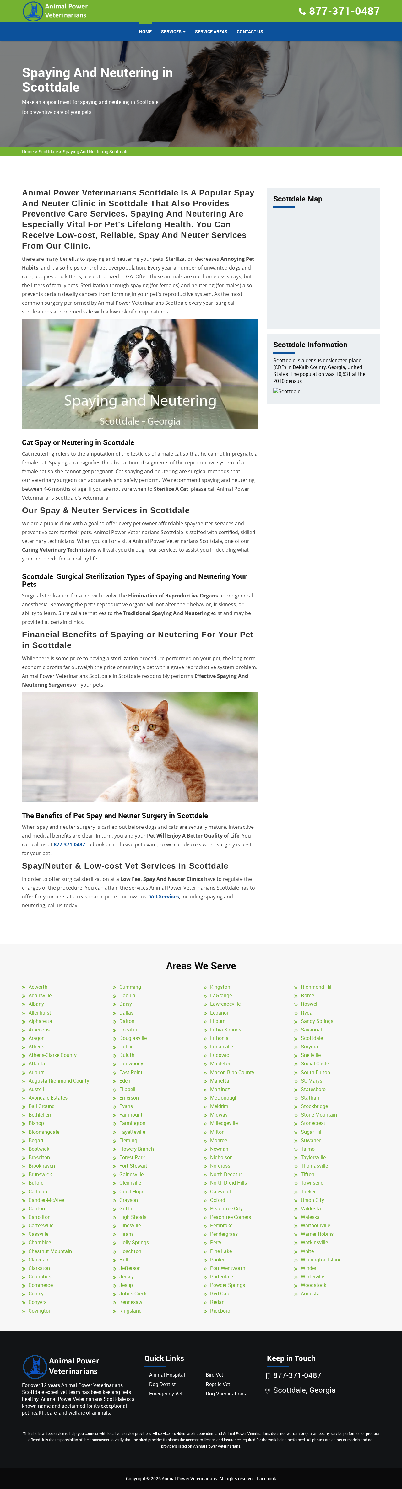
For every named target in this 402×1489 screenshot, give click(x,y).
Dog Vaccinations (226, 1393)
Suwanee (311, 1140)
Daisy (125, 1003)
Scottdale (48, 151)
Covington (40, 1310)
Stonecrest (313, 1123)
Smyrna (309, 1046)
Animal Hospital (167, 1374)
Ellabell (127, 1089)
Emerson (129, 1097)
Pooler (217, 1259)
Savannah (312, 1029)
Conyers (37, 1302)
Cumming (130, 986)
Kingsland (130, 1310)
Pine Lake (221, 1251)
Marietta (219, 1080)
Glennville (130, 1182)
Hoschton (130, 1251)
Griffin (126, 1208)
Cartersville (41, 1225)
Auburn (37, 1072)
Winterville (312, 1276)
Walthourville (315, 1225)
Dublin (126, 1046)
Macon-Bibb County (232, 1072)
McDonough (224, 1097)
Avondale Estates (48, 1097)
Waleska (310, 1216)
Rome (307, 995)
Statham (311, 1097)
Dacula (127, 995)
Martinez (220, 1089)
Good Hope (131, 1191)
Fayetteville (132, 1131)
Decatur (128, 1029)
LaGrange (221, 995)
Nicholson (221, 1157)
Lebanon (220, 1012)
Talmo (308, 1148)
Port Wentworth (227, 1268)
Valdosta (311, 1208)
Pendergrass (224, 1233)
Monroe (218, 1140)
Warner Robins (317, 1233)
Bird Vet (214, 1374)
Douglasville (133, 1038)
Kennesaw (130, 1302)
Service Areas (211, 32)
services (171, 32)
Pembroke (221, 1225)
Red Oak (219, 1293)
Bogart (36, 1140)
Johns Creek (133, 1293)
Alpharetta (40, 1021)
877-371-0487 (344, 10)
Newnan (219, 1148)
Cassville (38, 1233)
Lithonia (219, 1038)
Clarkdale (39, 1259)
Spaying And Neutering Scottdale (95, 151)
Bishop (36, 1123)
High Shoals (132, 1216)
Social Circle (315, 1063)
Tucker (308, 1191)
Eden (124, 1080)
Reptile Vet (218, 1384)
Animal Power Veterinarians (189, 1478)
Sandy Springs (317, 1021)
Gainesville (131, 1174)
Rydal (307, 1012)
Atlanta (37, 1063)
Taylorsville (313, 1157)
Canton (37, 1208)
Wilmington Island (321, 1259)
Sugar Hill (312, 1131)
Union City (312, 1200)
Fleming (128, 1140)
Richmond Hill (317, 986)
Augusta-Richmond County (59, 1080)
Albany (36, 1003)
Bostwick (39, 1148)
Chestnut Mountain (50, 1251)
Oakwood (220, 1191)
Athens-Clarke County (53, 1055)
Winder (308, 1268)
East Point (131, 1072)
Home (145, 32)
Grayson (128, 1200)
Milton (217, 1131)
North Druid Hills (228, 1182)
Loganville (221, 1046)
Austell (36, 1089)
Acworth (38, 986)
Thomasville (314, 1165)
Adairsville (40, 995)
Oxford (217, 1200)
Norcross (220, 1165)
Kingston (220, 986)
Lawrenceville (225, 1003)
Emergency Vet (166, 1393)
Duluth (126, 1055)
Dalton (126, 1021)
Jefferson (130, 1268)
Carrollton (40, 1216)
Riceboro (220, 1310)
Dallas (126, 1012)
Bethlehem (40, 1114)
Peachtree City (226, 1208)
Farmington (132, 1123)
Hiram (126, 1233)
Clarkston (39, 1268)
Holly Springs (134, 1242)
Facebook (266, 1478)
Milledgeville (224, 1123)
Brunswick (40, 1174)
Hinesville (130, 1225)
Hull (123, 1259)
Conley (36, 1293)
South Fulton (315, 1072)
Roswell (309, 1003)
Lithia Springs (225, 1029)
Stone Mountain (319, 1114)
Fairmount (131, 1114)
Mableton (220, 1063)
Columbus (40, 1276)
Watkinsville (314, 1242)
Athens (36, 1046)
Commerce (41, 1285)
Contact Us (250, 32)
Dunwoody (131, 1063)
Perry (215, 1242)
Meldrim (219, 1106)
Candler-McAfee (46, 1200)
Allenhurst (40, 1012)
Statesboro (313, 1089)
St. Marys (311, 1080)
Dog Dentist (162, 1384)
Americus (39, 1029)
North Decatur (226, 1174)
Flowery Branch (136, 1148)
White (307, 1251)
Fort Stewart (133, 1165)
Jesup (126, 1285)
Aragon (37, 1038)
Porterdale (221, 1276)
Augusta (310, 1293)
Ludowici (220, 1055)
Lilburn (217, 1021)
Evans (126, 1106)
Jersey (126, 1276)
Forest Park (132, 1157)
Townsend (312, 1182)
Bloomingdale (44, 1131)
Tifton (307, 1174)
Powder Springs (227, 1285)
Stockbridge (314, 1106)
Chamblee (40, 1242)
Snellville (311, 1055)
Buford (36, 1182)
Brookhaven (42, 1165)
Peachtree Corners (230, 1216)
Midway (219, 1114)
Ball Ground (42, 1106)
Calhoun (38, 1191)
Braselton (39, 1157)
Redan (217, 1302)
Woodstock (313, 1285)
